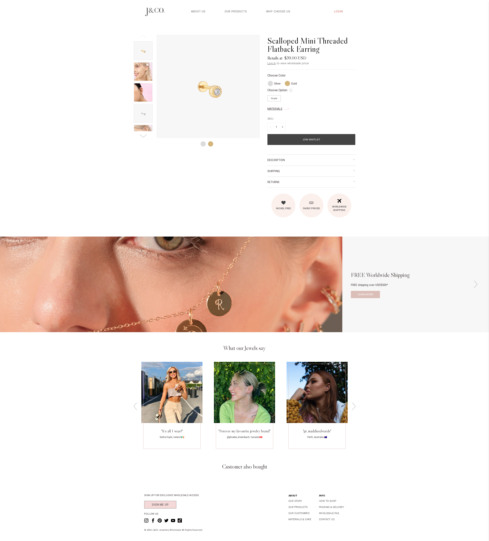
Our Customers (298, 513)
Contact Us (326, 519)
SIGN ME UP (160, 504)
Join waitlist (311, 139)
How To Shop (327, 501)
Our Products (236, 11)
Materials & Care (299, 519)
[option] (208, 86)
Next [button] (475, 284)
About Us (198, 11)
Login (338, 11)
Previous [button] (135, 406)
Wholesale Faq (329, 513)
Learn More (365, 294)
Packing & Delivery (331, 507)
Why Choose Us (278, 11)
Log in (271, 63)
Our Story (295, 501)
